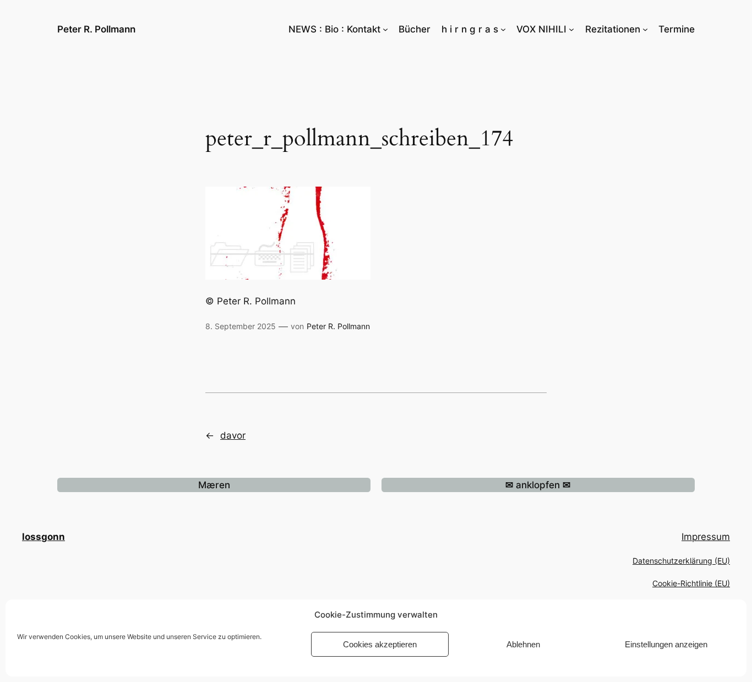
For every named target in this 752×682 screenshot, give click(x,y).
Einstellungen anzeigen (666, 644)
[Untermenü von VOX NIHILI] (571, 29)
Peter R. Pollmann (96, 29)
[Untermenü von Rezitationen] (645, 29)
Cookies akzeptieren (380, 644)
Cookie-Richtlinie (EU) (691, 583)
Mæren (214, 484)
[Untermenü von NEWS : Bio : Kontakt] (385, 29)
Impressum (706, 536)
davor (233, 435)
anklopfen (537, 484)
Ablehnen (523, 644)
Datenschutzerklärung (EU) (681, 560)
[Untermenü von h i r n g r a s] (503, 29)
